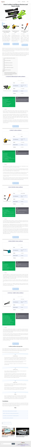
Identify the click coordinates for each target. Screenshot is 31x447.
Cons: (4, 59)
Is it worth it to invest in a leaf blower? (8, 74)
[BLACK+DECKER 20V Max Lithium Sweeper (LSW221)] (24, 26)
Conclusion (4, 70)
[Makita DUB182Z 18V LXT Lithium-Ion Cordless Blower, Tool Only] (7, 251)
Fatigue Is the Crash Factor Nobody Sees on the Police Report (22, 433)
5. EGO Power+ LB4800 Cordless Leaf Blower (8, 67)
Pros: (4, 61)
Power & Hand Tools (8, 422)
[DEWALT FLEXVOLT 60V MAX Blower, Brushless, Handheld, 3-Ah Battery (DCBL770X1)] (15, 26)
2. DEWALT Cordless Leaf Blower (7, 60)
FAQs (3, 71)
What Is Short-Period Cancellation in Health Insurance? (8, 433)
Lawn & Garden (4, 422)
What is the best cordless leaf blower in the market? (9, 72)
